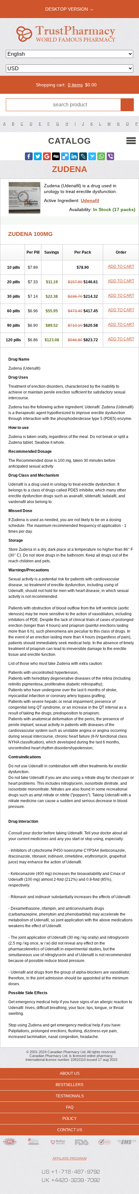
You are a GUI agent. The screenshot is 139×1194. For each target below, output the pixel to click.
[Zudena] (24, 197)
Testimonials (70, 1096)
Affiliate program (70, 1158)
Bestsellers (69, 1084)
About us (70, 1073)
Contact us (69, 1130)
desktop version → (69, 9)
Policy (69, 1118)
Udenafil (90, 200)
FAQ (69, 1107)
